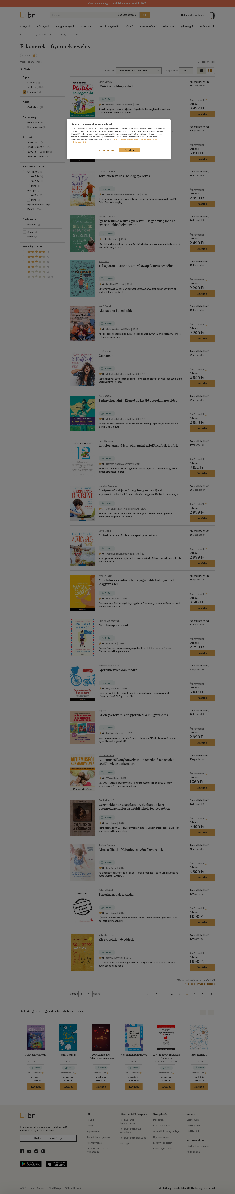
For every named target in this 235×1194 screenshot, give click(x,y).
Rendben (129, 150)
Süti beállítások (106, 151)
